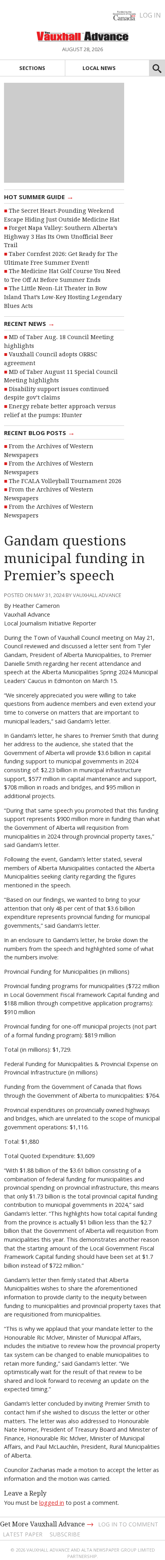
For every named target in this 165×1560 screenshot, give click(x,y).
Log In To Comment (128, 1524)
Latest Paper (22, 1534)
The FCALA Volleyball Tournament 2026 (65, 481)
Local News (99, 68)
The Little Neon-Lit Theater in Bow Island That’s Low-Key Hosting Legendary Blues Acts (63, 297)
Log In (150, 15)
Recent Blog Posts (39, 432)
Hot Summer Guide (39, 196)
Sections (32, 68)
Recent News (29, 323)
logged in (51, 1502)
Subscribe (65, 1534)
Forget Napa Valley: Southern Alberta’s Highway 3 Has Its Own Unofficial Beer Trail (60, 236)
